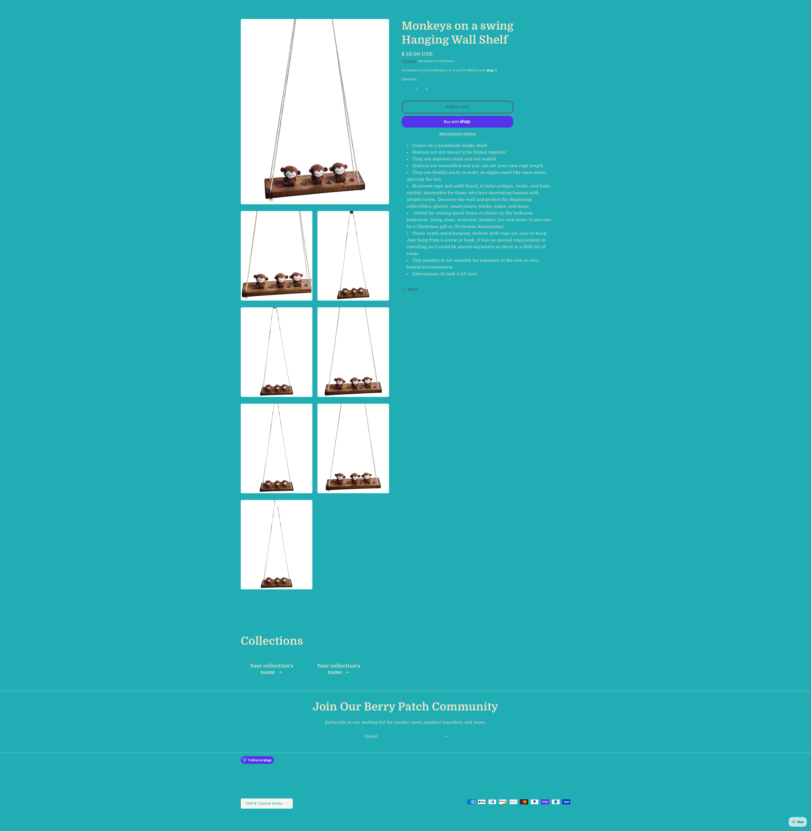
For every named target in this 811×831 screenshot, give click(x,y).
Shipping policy (419, 820)
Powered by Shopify (303, 821)
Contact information (451, 820)
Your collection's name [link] (271, 669)
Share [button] (413, 289)
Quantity (409, 79)
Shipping (409, 61)
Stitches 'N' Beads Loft (270, 821)
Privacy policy (361, 820)
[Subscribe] (445, 736)
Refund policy (334, 820)
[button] (10, 5)
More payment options (457, 133)
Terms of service (389, 820)
